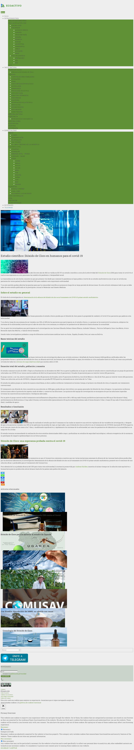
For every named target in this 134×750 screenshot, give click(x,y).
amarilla (18, 175)
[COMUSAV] (35, 598)
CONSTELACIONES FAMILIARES (23, 77)
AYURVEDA (12, 126)
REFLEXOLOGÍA (17, 93)
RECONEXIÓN (16, 109)
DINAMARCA (20, 46)
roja (16, 172)
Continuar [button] (37, 703)
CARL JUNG (16, 191)
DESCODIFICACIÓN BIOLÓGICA (22, 84)
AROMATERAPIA (18, 107)
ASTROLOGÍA (16, 86)
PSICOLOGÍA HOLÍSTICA (20, 91)
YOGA (10, 198)
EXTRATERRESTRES (11, 18)
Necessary (6, 729)
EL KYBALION (17, 140)
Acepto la (14, 674)
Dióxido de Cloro (104, 273)
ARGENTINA (19, 44)
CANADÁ (18, 32)
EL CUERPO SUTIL (14, 147)
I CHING (14, 135)
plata (17, 170)
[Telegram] (2, 473)
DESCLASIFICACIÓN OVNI (17, 23)
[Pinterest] (2, 482)
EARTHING (15, 100)
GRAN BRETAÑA (21, 35)
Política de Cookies (6, 698)
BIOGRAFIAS (12, 186)
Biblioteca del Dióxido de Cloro (23, 72)
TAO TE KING (16, 142)
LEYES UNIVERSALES (15, 196)
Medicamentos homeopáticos (22, 119)
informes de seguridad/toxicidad (28, 362)
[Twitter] (2, 480)
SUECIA (18, 42)
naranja (18, 184)
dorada (17, 168)
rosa (16, 179)
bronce (17, 165)
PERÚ (17, 53)
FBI (16, 63)
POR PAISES (16, 28)
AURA (14, 158)
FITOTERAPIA (13, 128)
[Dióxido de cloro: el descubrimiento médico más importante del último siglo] (33, 502)
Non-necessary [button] (6, 739)
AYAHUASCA (16, 88)
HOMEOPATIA (13, 116)
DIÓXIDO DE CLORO (15, 70)
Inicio (6, 16)
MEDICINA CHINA (14, 121)
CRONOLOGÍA (16, 25)
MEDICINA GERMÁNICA (20, 95)
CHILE (17, 49)
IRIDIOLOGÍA (16, 105)
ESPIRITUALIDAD (10, 130)
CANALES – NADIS (18, 156)
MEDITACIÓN (12, 200)
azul (16, 182)
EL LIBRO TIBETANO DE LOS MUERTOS (25, 144)
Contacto (3, 689)
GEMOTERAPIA (17, 112)
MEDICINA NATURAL (15, 114)
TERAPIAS (11, 74)
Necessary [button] (4, 727)
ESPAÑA (18, 37)
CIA (16, 60)
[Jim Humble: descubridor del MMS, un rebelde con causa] (33, 617)
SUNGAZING (16, 79)
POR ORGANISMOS (18, 56)
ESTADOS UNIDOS (21, 30)
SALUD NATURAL (10, 67)
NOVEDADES (8, 205)
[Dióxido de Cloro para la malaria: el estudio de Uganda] (33, 540)
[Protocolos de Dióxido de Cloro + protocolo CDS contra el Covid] (35, 521)
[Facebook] (2, 478)
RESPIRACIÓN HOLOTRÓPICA (22, 102)
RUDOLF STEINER (18, 189)
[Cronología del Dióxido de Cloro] (35, 637)
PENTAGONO (19, 58)
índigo (17, 177)
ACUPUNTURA (13, 123)
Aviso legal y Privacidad (7, 696)
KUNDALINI (16, 151)
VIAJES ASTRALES (14, 203)
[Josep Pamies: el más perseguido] (33, 579)
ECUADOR (19, 51)
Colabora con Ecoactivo (7, 694)
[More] (3, 485)
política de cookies (27, 703)
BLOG (10, 65)
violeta (17, 161)
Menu (3, 12)
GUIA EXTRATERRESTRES (17, 21)
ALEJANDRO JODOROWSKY (22, 193)
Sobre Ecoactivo (5, 693)
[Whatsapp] (2, 475)
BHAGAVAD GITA (17, 137)
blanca (17, 163)
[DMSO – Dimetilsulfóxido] (35, 560)
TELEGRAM (8, 207)
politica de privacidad (18, 674)
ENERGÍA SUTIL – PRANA (21, 154)
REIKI (13, 81)
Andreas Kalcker (81, 467)
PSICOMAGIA (16, 98)
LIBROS (10, 133)
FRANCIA (18, 39)
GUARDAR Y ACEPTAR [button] (9, 748)
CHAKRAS (15, 149)
